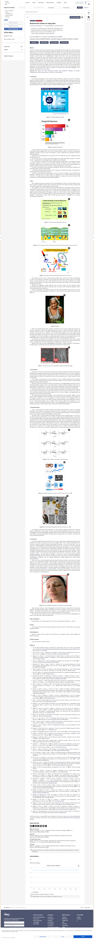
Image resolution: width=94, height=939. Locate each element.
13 (76, 245)
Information (41, 2)
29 (76, 421)
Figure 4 (75, 189)
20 (65, 403)
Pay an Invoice (36, 918)
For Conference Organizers (53, 927)
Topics (33, 2)
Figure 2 (70, 84)
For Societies (50, 925)
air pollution (77, 70)
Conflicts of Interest (9, 15)
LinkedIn (78, 917)
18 (37, 399)
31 (53, 425)
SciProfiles (64, 924)
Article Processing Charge (38, 917)
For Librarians (51, 922)
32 (77, 427)
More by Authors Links (9, 39)
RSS (82, 907)
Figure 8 (44, 417)
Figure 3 (69, 189)
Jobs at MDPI (36, 924)
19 (63, 403)
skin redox (44, 70)
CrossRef (63, 654)
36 (60, 548)
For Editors (50, 920)
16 (34, 399)
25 (59, 414)
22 (67, 403)
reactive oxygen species (42, 72)
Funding (6, 12)
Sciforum (64, 917)
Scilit (67, 654)
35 (59, 548)
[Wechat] (41, 826)
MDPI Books (64, 918)
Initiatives (59, 2)
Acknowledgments (8, 13)
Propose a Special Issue (13, 29)
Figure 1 (64, 84)
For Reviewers (51, 918)
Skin (6, 4)
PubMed (56, 662)
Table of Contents (8, 56)
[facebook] (38, 826)
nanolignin (70, 70)
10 (36, 286)
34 (58, 548)
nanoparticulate (33, 72)
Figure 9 (54, 418)
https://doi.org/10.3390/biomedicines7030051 (52, 36)
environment (52, 72)
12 (73, 337)
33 (78, 427)
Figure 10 (72, 421)
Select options (8, 922)
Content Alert (87, 907)
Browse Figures (44, 42)
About (65, 2)
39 (34, 558)
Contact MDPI (36, 922)
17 (35, 399)
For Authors (50, 917)
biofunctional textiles (53, 70)
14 (34, 377)
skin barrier (38, 70)
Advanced (86, 7)
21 (66, 403)
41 (37, 558)
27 (59, 418)
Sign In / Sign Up (79, 2)
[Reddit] (43, 826)
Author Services (50, 2)
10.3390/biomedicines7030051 (31, 11)
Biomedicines (7, 907)
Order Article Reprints (75, 17)
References (7, 16)
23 (68, 403)
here (36, 851)
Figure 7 (78, 343)
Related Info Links (8, 36)
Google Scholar (56, 654)
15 (35, 377)
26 (57, 418)
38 (33, 558)
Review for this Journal (13, 25)
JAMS (63, 927)
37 (69, 551)
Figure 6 (32, 292)
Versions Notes (64, 42)
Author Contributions (9, 10)
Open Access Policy (37, 920)
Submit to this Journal (13, 22)
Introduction (7, 3)
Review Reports (54, 42)
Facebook (79, 918)
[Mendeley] (46, 826)
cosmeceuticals (58, 72)
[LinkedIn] (36, 826)
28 (75, 421)
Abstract (6, 1)
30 (52, 425)
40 (35, 558)
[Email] (31, 826)
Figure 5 (51, 193)
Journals (27, 2)
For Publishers (51, 924)
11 (46, 334)
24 (78, 411)
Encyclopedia (65, 925)
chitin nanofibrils (63, 70)
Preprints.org (65, 920)
